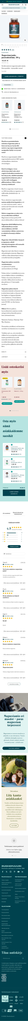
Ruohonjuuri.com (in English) (20, 901)
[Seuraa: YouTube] (18, 872)
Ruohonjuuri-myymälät (7, 887)
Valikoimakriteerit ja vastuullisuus (6, 883)
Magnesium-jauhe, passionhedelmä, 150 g (17, 449)
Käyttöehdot (5, 921)
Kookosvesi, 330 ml (16, 462)
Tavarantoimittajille (6, 895)
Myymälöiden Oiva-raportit (6, 938)
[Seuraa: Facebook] (3, 872)
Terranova (17, 112)
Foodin (4, 389)
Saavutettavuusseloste (7, 935)
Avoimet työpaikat (6, 890)
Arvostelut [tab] (6, 513)
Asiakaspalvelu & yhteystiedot (19, 880)
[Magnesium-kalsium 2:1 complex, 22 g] (19, 105)
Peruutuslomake (6, 915)
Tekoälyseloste (5, 928)
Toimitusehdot (5, 909)
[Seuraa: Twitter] (7, 872)
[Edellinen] (2, 1)
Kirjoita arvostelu (14, 546)
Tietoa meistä (5, 880)
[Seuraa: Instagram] (10, 872)
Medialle (4, 901)
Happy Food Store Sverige (19, 897)
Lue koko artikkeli (14, 748)
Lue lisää (4, 71)
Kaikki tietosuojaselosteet (6, 931)
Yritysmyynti (5, 893)
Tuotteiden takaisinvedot (5, 947)
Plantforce (5, 52)
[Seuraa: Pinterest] (14, 872)
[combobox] (13, 7)
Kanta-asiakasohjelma (20, 888)
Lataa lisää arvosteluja (14, 684)
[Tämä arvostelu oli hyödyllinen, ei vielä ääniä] (20, 583)
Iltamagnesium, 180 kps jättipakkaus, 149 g (17, 475)
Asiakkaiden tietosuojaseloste (6, 924)
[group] (7, 112)
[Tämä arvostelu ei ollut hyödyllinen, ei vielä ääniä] (23, 583)
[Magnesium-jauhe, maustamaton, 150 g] (7, 105)
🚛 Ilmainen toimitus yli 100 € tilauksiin (14, 1)
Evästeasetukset (6, 918)
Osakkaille (4, 898)
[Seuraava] (25, 1)
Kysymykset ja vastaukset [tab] (18, 513)
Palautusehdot (5, 912)
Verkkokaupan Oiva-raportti (7, 943)
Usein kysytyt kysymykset (18, 884)
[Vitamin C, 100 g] (19, 382)
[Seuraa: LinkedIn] (22, 872)
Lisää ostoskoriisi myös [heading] (9, 98)
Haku (16, 894)
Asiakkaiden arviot (19, 891)
